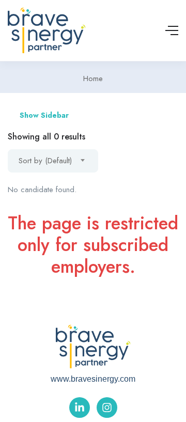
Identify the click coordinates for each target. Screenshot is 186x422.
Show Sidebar (43, 115)
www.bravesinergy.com (93, 378)
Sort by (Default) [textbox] (45, 160)
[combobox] (53, 161)
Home (93, 78)
